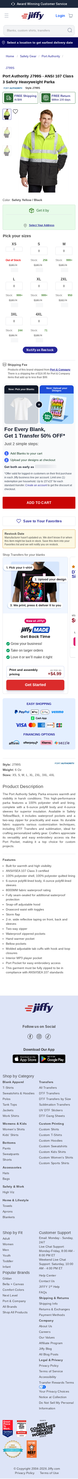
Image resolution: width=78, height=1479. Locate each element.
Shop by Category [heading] (18, 1076)
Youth (7, 1255)
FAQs (43, 1292)
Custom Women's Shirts (56, 1157)
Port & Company (60, 369)
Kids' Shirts (10, 1135)
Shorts (7, 1159)
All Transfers (48, 1087)
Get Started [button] (35, 685)
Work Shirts (11, 1116)
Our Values (47, 1337)
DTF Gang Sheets (52, 1116)
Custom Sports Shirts (54, 1163)
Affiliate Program (51, 1343)
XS (14, 244)
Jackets (8, 1110)
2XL (64, 279)
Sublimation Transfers (54, 1104)
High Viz (8, 1192)
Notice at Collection (53, 1397)
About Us (45, 1326)
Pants (7, 1148)
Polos (6, 1099)
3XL (14, 314)
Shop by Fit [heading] (13, 1233)
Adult (6, 1238)
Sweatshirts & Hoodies (18, 1093)
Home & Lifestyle (16, 1200)
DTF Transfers (49, 1093)
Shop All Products (15, 1312)
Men (6, 1250)
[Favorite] (15, 111)
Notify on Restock (40, 350)
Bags (6, 1178)
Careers (44, 1332)
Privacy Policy (49, 1365)
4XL (39, 314)
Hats (6, 1173)
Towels (7, 1206)
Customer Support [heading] (55, 1233)
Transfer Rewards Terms (56, 1382)
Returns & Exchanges (54, 1309)
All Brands (10, 1306)
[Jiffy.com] (32, 16)
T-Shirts (8, 1087)
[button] (6, 15)
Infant (7, 1266)
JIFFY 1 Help (49, 1286)
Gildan (7, 1278)
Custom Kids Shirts (52, 1152)
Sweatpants (11, 1154)
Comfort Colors (13, 1289)
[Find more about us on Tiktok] (48, 1036)
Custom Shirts (49, 1129)
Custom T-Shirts (50, 1135)
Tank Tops (10, 1104)
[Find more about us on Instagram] (39, 1036)
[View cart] (71, 15)
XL (39, 279)
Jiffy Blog (45, 1348)
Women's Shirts (14, 1129)
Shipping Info (48, 1303)
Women (8, 1244)
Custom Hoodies (51, 1140)
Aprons (8, 1211)
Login (60, 15)
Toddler (8, 1261)
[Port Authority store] (13, 88)
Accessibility (47, 1377)
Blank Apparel (13, 1082)
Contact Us (47, 1281)
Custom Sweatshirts (53, 1146)
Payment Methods (52, 1315)
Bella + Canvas (13, 1284)
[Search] (70, 30)
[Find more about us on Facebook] (30, 1036)
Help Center (47, 1275)
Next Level (10, 1295)
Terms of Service (51, 1371)
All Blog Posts (48, 1354)
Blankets (9, 1217)
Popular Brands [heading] (16, 1272)
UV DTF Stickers (51, 1110)
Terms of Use (49, 1473)
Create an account (36, 485)
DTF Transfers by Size (55, 1099)
